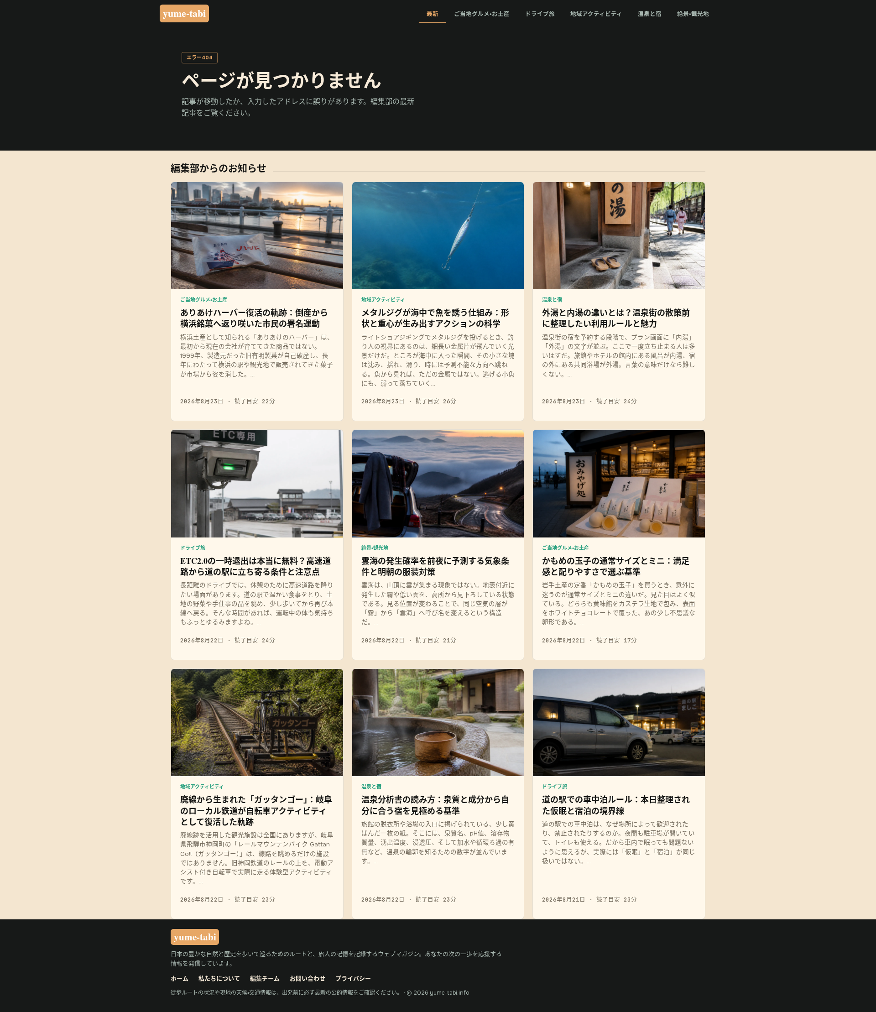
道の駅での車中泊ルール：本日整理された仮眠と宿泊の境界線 (616, 804)
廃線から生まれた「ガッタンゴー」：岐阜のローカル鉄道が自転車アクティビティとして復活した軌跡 (256, 810)
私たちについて (219, 978)
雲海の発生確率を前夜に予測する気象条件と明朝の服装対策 (435, 566)
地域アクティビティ (596, 14)
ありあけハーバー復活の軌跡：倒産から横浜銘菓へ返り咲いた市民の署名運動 (254, 318)
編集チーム (265, 978)
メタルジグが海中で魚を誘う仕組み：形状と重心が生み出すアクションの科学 (435, 318)
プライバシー (353, 978)
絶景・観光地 (693, 14)
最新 (432, 14)
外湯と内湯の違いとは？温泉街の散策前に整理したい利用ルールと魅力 (616, 318)
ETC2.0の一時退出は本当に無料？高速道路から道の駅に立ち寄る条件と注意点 (255, 566)
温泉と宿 (650, 14)
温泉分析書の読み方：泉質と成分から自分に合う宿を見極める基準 (435, 804)
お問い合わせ (307, 978)
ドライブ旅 (540, 14)
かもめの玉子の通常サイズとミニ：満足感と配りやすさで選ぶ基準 (615, 566)
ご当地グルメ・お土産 (482, 14)
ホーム (179, 978)
